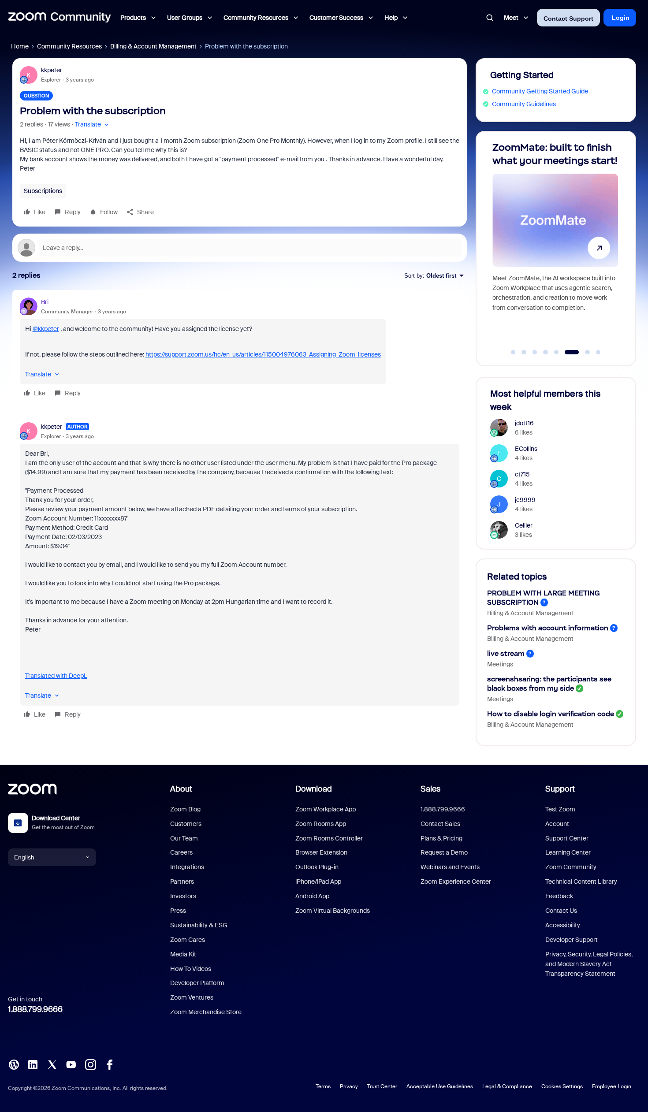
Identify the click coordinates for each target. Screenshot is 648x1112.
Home (20, 46)
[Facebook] (109, 1064)
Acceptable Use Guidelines (439, 1086)
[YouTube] (71, 1064)
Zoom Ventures (191, 997)
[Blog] (13, 1064)
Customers (185, 824)
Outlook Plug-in (317, 867)
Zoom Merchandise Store (206, 1012)
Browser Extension (321, 852)
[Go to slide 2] (524, 352)
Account (557, 824)
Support (560, 789)
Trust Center (382, 1086)
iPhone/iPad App (318, 881)
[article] (239, 349)
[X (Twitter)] (52, 1064)
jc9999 (525, 500)
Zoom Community (570, 867)
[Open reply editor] (239, 248)
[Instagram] (90, 1064)
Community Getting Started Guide (540, 91)
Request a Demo (444, 852)
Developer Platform (197, 983)
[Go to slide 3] (535, 352)
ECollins (526, 449)
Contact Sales (440, 824)
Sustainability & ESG (198, 925)
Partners (182, 881)
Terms (323, 1086)
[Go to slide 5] (556, 352)
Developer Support (571, 940)
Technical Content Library (581, 881)
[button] (93, 124)
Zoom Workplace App (325, 809)
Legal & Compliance (507, 1086)
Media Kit (183, 954)
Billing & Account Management (153, 46)
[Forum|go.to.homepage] (59, 17)
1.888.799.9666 (35, 1009)
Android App (312, 896)
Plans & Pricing (441, 838)
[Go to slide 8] (598, 352)
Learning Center (568, 852)
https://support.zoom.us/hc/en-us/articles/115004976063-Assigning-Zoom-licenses (263, 354)
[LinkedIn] (32, 1064)
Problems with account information (547, 628)
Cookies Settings (562, 1086)
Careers (181, 852)
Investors (183, 896)
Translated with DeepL (56, 676)
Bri (44, 302)
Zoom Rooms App (320, 824)
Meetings (500, 664)
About (181, 789)
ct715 (522, 474)
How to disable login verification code (550, 714)
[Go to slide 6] (567, 352)
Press (178, 911)
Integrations (187, 867)
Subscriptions (43, 191)
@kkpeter (46, 329)
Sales (430, 789)
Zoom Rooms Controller (329, 838)
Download (313, 789)
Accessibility (562, 925)
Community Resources (69, 46)
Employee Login (611, 1086)
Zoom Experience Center (456, 881)
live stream (506, 653)
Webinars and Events (450, 867)
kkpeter (51, 70)
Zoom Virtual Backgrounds (332, 911)
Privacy (349, 1086)
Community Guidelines (524, 104)
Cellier (524, 525)
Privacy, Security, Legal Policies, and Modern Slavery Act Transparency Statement (589, 964)
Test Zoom (560, 809)
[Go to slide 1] (513, 352)
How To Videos (190, 969)
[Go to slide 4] (546, 352)
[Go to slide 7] (582, 352)
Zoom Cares (187, 940)
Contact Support (568, 18)
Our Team (184, 838)
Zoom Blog (185, 809)
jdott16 (524, 423)
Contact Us (561, 911)
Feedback (559, 896)
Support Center (566, 838)
